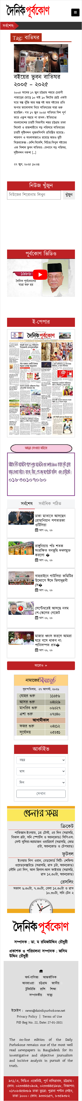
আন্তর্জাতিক (49, 977)
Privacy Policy (27, 1016)
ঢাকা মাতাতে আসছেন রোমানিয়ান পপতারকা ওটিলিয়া (50, 520)
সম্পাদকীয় (35, 995)
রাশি (42, 989)
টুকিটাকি (30, 989)
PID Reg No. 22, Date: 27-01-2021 (39, 1022)
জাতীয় (55, 983)
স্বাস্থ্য (49, 995)
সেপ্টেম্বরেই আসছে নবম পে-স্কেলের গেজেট (52, 611)
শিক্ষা (53, 989)
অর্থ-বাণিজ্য (31, 977)
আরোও (39, 665)
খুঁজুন (69, 195)
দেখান (41, 794)
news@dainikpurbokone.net (45, 1010)
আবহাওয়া (28, 983)
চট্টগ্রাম (43, 983)
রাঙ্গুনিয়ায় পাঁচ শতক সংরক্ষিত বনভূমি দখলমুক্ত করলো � (53, 550)
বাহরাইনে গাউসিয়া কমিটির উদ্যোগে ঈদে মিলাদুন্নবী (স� (54, 580)
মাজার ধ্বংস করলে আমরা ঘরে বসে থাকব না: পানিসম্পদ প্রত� (53, 640)
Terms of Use (52, 1016)
